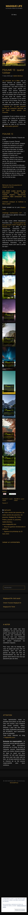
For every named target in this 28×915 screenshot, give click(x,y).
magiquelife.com (9, 737)
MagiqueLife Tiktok (9, 607)
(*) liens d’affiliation (8, 250)
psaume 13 (10, 519)
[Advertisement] (14, 32)
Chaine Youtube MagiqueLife (12, 603)
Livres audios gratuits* (11, 126)
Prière (19, 517)
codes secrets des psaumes (13, 512)
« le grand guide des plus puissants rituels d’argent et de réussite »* (14, 224)
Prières (4, 519)
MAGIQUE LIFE (14, 6)
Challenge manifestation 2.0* (12, 213)
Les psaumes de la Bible (11, 80)
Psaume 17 (5, 503)
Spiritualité (7, 510)
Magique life (12, 517)
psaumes (18, 519)
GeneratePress (14, 782)
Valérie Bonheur (7, 522)
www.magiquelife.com (9, 524)
